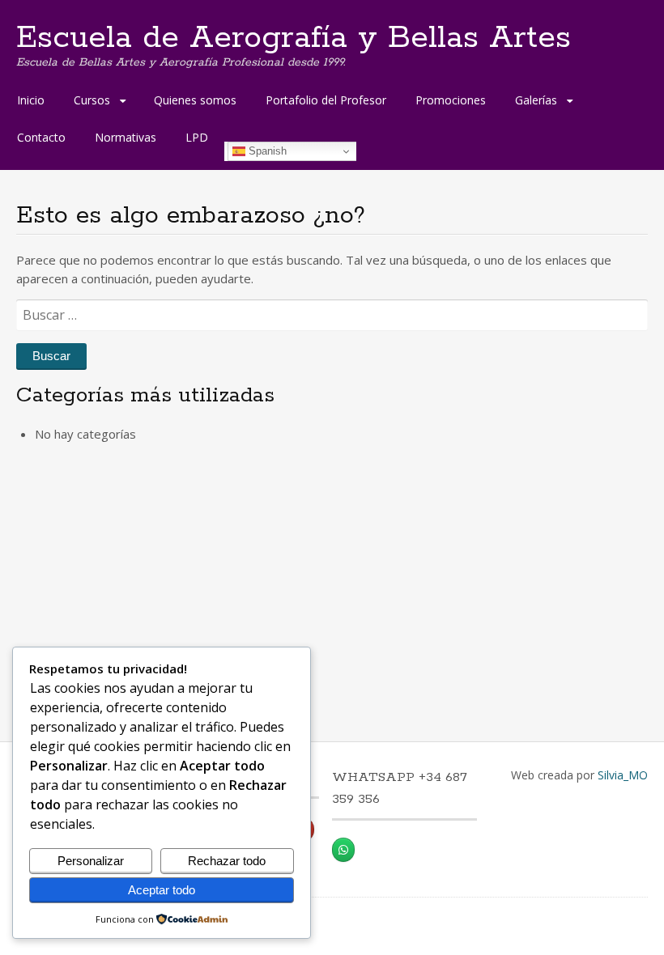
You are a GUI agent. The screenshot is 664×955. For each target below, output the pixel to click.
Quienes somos (195, 100)
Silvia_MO (623, 775)
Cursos (92, 100)
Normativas (125, 137)
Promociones (450, 100)
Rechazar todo (227, 861)
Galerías (536, 100)
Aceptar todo (161, 890)
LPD (196, 137)
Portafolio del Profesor (326, 100)
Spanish (266, 151)
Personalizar (90, 861)
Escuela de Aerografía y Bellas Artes (293, 38)
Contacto (41, 137)
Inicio (31, 100)
